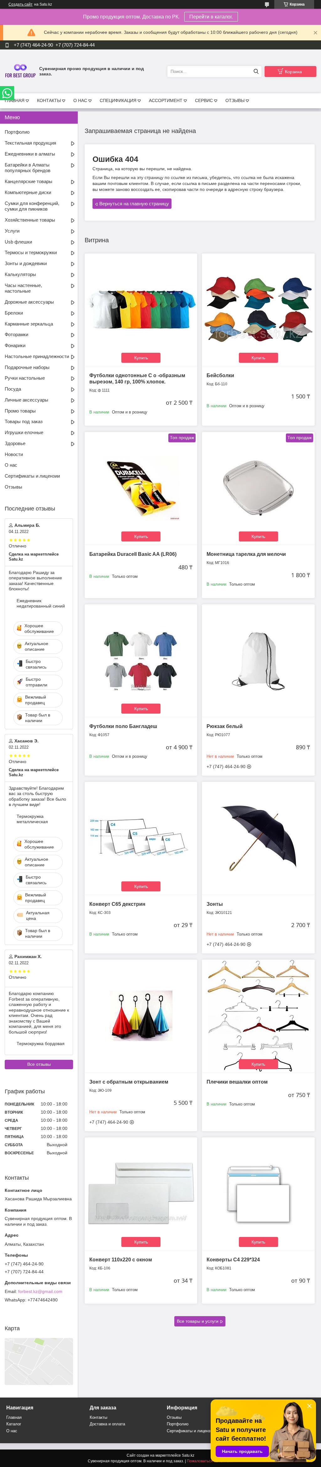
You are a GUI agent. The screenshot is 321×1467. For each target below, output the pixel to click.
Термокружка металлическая (32, 819)
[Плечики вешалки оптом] (258, 1016)
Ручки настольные (25, 378)
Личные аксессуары (26, 400)
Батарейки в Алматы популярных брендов (27, 167)
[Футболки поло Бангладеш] (141, 660)
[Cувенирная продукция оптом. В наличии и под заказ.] (20, 71)
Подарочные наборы (27, 367)
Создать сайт (20, 4)
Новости (14, 454)
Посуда (13, 389)
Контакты (98, 1417)
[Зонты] (258, 838)
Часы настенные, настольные (23, 288)
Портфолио (17, 132)
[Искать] (255, 71)
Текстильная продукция (30, 143)
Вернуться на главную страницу (134, 203)
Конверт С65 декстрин (117, 904)
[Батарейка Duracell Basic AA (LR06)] (141, 488)
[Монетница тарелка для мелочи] (258, 488)
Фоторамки (16, 334)
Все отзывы (39, 1064)
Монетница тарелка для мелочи (246, 554)
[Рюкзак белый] (258, 660)
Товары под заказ (24, 421)
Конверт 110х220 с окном (120, 1259)
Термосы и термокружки (31, 252)
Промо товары (20, 410)
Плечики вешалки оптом (237, 1082)
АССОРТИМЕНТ (165, 100)
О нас (11, 465)
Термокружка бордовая (41, 1043)
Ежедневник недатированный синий (41, 603)
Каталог (13, 1424)
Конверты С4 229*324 (233, 1259)
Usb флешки (18, 241)
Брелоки (14, 312)
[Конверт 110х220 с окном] (141, 1193)
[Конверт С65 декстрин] (141, 838)
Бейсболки (220, 375)
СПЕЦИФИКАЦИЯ (118, 100)
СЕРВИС (204, 100)
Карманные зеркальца (29, 323)
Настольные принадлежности (37, 356)
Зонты (215, 904)
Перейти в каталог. (211, 16)
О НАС (80, 100)
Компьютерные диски (28, 192)
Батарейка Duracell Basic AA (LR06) (132, 554)
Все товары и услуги (197, 1321)
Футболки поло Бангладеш (123, 726)
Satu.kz (188, 1455)
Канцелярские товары (28, 181)
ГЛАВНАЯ (14, 100)
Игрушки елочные (24, 432)
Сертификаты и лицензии (32, 476)
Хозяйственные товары (30, 220)
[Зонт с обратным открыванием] (141, 1016)
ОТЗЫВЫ (235, 100)
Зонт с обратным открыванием (128, 1082)
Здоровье (15, 443)
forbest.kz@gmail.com (40, 1291)
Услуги (12, 230)
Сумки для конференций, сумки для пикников (32, 206)
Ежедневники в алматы (30, 153)
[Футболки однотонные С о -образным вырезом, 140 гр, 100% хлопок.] (141, 310)
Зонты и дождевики (26, 263)
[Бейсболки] (258, 310)
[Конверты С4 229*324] (258, 1193)
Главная (14, 1417)
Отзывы (13, 487)
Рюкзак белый (225, 726)
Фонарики (15, 345)
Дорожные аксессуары (29, 302)
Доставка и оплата (107, 1424)
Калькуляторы (20, 274)
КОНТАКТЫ (49, 100)
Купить (141, 357)
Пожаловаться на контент (210, 1461)
